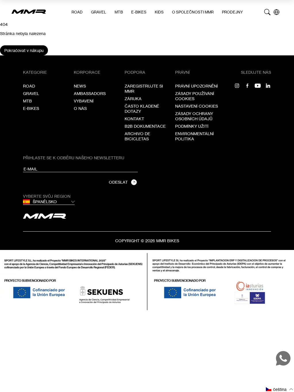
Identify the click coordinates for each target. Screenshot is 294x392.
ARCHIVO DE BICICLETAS (137, 136)
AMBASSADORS (90, 93)
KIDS (159, 12)
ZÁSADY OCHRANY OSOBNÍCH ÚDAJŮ (194, 116)
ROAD (77, 12)
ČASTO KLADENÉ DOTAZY (142, 109)
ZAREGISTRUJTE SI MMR (144, 89)
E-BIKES (138, 12)
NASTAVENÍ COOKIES (196, 106)
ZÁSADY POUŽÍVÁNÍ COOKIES (194, 96)
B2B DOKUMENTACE (145, 126)
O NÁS (80, 108)
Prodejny (232, 12)
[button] (279, 389)
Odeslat (118, 182)
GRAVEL (98, 12)
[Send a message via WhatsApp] (283, 358)
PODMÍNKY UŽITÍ (191, 126)
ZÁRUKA (133, 98)
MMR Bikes (167, 240)
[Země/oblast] (276, 12)
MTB (119, 12)
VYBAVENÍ (84, 100)
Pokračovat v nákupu (24, 50)
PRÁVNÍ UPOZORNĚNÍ (196, 86)
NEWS (80, 86)
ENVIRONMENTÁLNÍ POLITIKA (194, 136)
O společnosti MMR (193, 12)
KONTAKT (134, 118)
